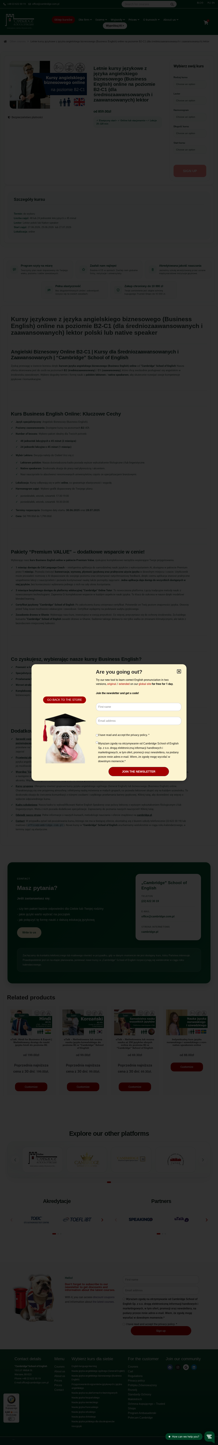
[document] (109, 722)
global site (145, 684)
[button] (179, 671)
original (111, 684)
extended (124, 684)
